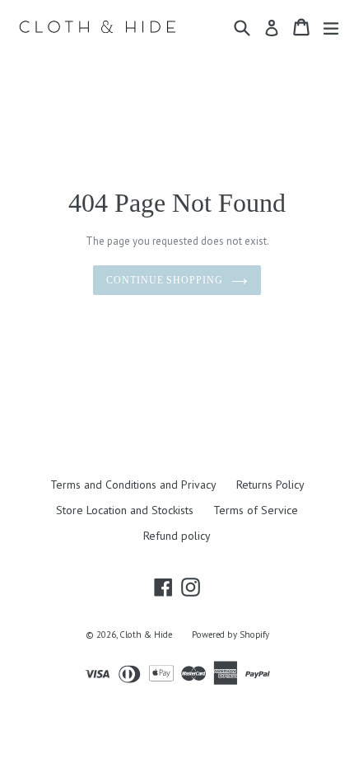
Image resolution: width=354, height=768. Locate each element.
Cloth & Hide (145, 634)
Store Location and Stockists (124, 510)
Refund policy (177, 535)
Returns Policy (270, 484)
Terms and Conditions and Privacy (133, 484)
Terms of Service (255, 510)
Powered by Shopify (230, 634)
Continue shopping (164, 280)
